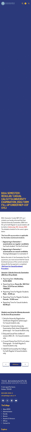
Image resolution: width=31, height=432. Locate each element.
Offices (5, 421)
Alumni (5, 416)
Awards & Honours (9, 418)
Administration (7, 411)
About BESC (7, 409)
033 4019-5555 (6, 393)
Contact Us (6, 423)
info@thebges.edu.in (7, 395)
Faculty (5, 414)
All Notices (15, 364)
